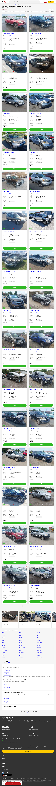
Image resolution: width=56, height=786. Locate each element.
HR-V (37, 11)
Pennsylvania (21, 652)
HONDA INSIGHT (7, 684)
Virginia (3, 657)
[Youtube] (7, 769)
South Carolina (4, 653)
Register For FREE (28, 751)
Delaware (21, 635)
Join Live (14, 50)
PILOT (23, 11)
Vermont (38, 655)
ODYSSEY (30, 11)
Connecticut (4, 635)
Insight (53, 11)
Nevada (3, 647)
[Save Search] (53, 9)
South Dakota (21, 653)
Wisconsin (4, 658)
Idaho (38, 637)
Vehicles (3, 758)
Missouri (3, 645)
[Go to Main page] (5, 2)
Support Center (27, 712)
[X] (6, 769)
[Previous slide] (4, 23)
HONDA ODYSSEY (7, 673)
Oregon (3, 652)
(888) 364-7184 (11, 778)
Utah (20, 655)
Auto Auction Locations (33, 729)
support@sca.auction (18, 778)
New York (21, 648)
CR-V (18, 11)
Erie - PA (5, 696)
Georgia (3, 637)
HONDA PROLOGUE (7, 687)
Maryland (21, 642)
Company (3, 755)
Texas (3, 655)
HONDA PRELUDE (7, 675)
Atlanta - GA (6, 699)
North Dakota (4, 650)
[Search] (39, 2)
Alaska (20, 632)
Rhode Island (39, 652)
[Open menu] (2, 1)
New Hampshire (22, 647)
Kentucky (21, 640)
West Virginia (39, 657)
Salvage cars (10, 4)
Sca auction (4, 4)
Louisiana (38, 640)
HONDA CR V (6, 672)
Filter (4, 9)
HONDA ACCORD (7, 670)
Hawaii (20, 637)
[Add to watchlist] (26, 15)
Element (47, 11)
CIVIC (5, 11)
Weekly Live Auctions (6, 735)
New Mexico (4, 648)
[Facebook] (4, 769)
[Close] (20, 781)
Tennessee (39, 653)
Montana (21, 645)
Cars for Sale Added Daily (34, 735)
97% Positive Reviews (6, 740)
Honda (15, 4)
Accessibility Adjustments (9, 772)
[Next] (34, 606)
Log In (45, 1)
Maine (3, 642)
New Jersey (39, 647)
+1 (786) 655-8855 (5, 778)
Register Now (50, 1)
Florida (38, 635)
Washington (21, 657)
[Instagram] (2, 769)
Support (3, 766)
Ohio (20, 650)
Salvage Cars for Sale (6, 729)
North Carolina (39, 648)
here (22, 707)
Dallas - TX (6, 701)
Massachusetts (39, 642)
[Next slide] (25, 23)
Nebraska (38, 645)
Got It (13, 783)
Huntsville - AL (6, 702)
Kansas (3, 640)
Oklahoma (39, 650)
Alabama (3, 632)
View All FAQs (8, 662)
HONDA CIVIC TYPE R (8, 669)
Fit (42, 11)
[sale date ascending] (50, 9)
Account (3, 763)
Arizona (38, 632)
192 (31, 606)
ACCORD (11, 11)
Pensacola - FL (6, 698)
